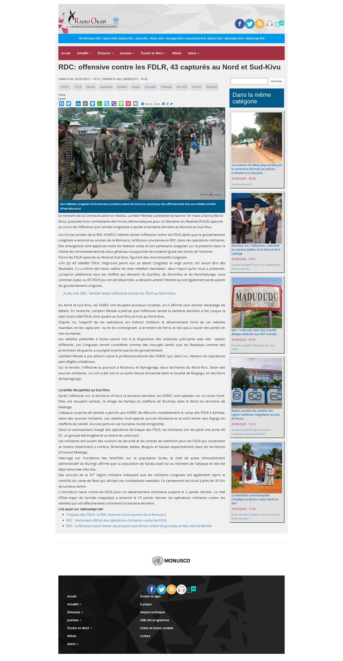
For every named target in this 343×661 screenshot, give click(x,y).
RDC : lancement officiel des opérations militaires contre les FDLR (116, 520)
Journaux (126, 53)
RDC (263, 433)
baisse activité (252, 433)
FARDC (64, 87)
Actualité (83, 53)
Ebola (234, 518)
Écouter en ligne (150, 596)
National (211, 87)
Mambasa (258, 345)
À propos (146, 604)
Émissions (104, 53)
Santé (234, 514)
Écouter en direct (152, 53)
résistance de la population (265, 514)
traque (136, 87)
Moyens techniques (152, 612)
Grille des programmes (154, 620)
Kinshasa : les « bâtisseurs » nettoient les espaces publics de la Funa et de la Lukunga (255, 249)
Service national (240, 268)
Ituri (272, 345)
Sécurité (182, 87)
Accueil (65, 53)
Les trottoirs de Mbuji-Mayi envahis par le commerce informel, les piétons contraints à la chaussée (256, 169)
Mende (90, 87)
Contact (145, 636)
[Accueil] (95, 19)
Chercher (276, 81)
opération (106, 87)
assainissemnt (273, 264)
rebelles (122, 87)
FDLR (77, 87)
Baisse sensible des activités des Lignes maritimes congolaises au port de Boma (255, 414)
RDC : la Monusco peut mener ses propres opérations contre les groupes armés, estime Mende (139, 526)
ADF (267, 345)
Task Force (258, 264)
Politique (166, 87)
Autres (192, 53)
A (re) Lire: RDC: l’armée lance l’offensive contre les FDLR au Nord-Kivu (119, 293)
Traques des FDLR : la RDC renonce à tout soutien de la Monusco (116, 514)
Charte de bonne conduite (156, 628)
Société (196, 87)
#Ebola (176, 53)
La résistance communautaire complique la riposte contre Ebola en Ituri (254, 499)
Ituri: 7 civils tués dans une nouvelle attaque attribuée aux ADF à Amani (254, 332)
